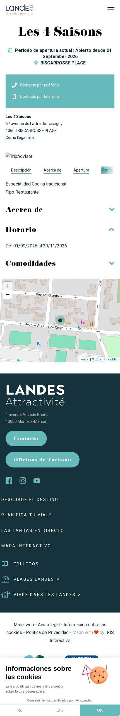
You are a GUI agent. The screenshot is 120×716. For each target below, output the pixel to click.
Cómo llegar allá (20, 137)
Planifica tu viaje (26, 515)
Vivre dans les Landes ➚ (48, 594)
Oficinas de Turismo (42, 460)
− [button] (7, 294)
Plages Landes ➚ (37, 579)
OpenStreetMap (107, 359)
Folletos (26, 564)
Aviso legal (49, 624)
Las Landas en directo (32, 530)
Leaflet (84, 359)
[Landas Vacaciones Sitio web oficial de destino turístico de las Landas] (19, 9)
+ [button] (7, 286)
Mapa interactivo (26, 546)
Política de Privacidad (47, 632)
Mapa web (24, 624)
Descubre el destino (30, 499)
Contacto (26, 439)
